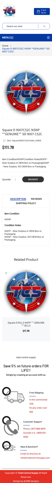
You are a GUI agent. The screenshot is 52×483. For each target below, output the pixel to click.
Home (5, 45)
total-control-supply (26, 357)
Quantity (6, 179)
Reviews (36, 199)
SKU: (24, 140)
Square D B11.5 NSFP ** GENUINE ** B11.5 (26, 324)
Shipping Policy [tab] (26, 203)
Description (18, 199)
